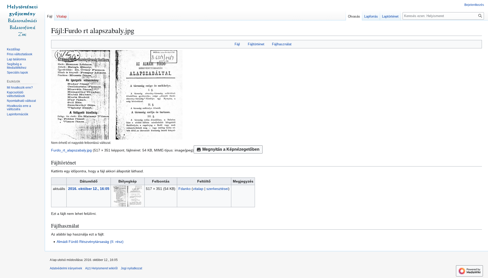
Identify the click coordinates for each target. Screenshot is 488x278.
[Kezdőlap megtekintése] (22, 20)
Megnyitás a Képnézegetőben (231, 149)
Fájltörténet (256, 44)
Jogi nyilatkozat (131, 268)
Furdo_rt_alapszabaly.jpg (71, 150)
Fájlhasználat (282, 44)
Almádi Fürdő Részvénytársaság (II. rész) (90, 242)
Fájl (237, 44)
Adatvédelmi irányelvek (66, 268)
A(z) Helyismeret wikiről (101, 268)
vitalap (198, 189)
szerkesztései (217, 189)
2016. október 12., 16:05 (88, 189)
